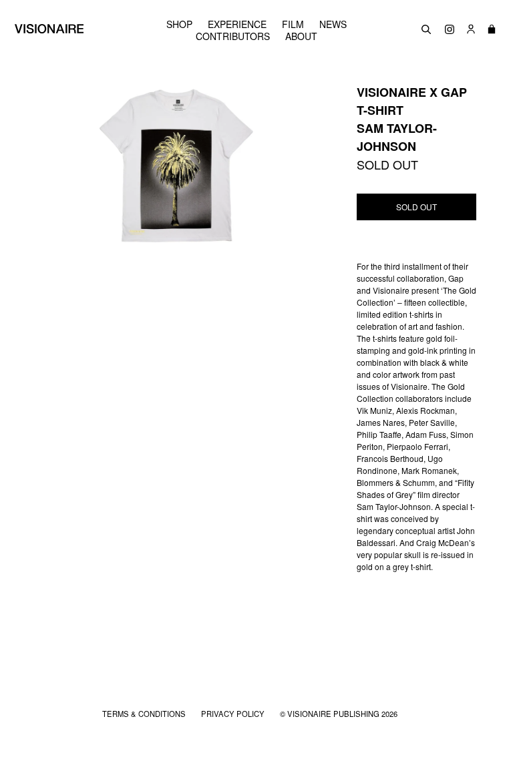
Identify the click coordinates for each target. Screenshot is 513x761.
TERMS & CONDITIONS (145, 713)
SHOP (179, 24)
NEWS (333, 24)
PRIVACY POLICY (234, 713)
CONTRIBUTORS (233, 36)
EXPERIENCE (237, 24)
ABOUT (301, 36)
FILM (293, 24)
